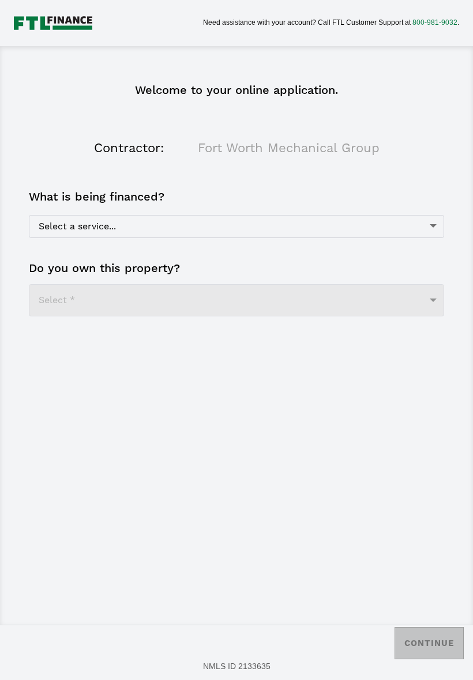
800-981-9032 (434, 22)
